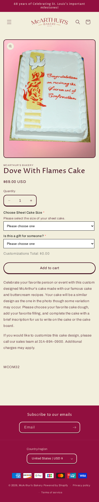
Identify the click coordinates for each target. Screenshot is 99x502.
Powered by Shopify (56, 485)
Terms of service (51, 492)
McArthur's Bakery (31, 485)
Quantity (9, 191)
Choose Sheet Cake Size (22, 212)
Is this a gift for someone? (23, 236)
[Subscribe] (75, 427)
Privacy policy (81, 485)
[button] (9, 22)
